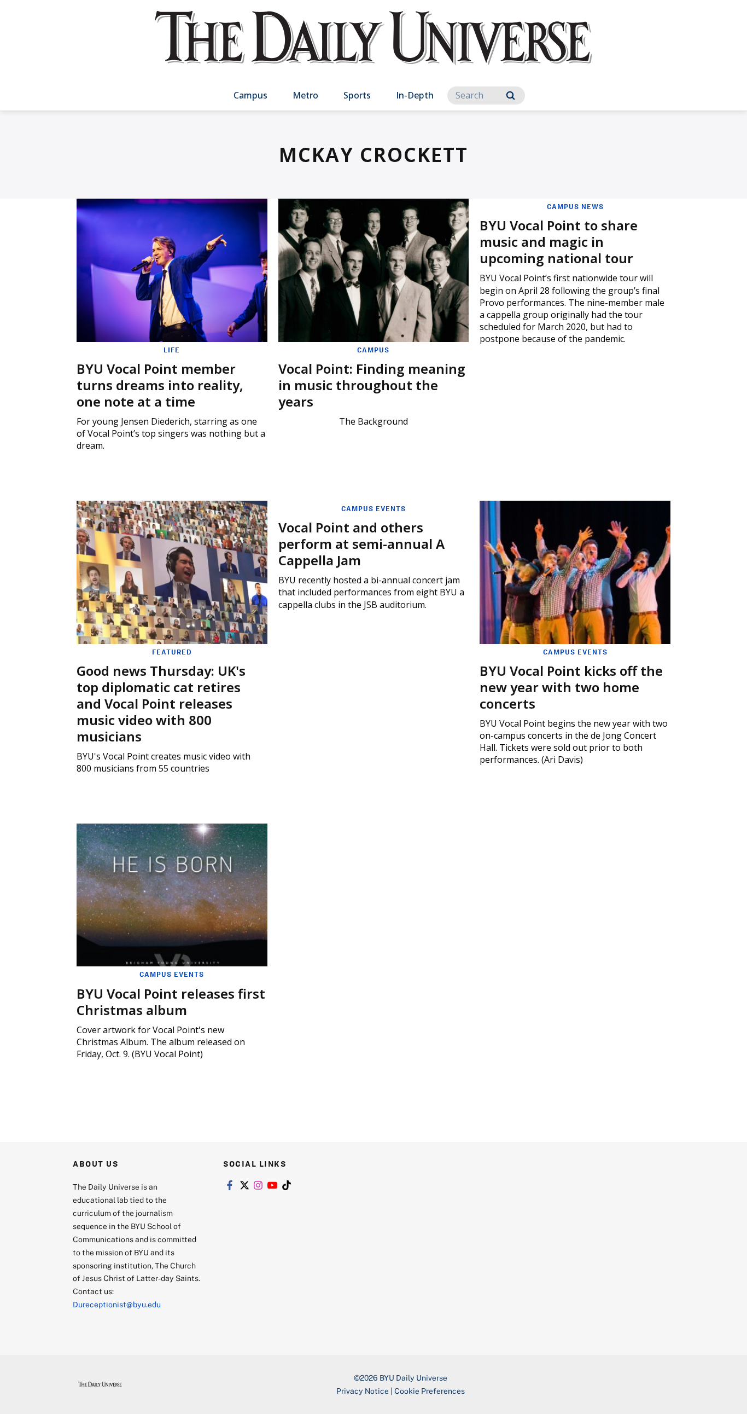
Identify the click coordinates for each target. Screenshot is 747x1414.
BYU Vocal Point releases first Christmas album (171, 1001)
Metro (305, 95)
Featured (172, 652)
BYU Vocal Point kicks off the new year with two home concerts (571, 687)
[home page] (373, 49)
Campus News (575, 206)
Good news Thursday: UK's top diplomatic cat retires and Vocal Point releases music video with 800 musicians (161, 703)
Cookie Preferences (429, 1390)
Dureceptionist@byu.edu (117, 1304)
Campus (250, 95)
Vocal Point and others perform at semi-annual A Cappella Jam (361, 543)
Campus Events (373, 508)
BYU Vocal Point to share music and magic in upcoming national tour (559, 241)
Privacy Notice (362, 1390)
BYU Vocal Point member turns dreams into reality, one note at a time (160, 385)
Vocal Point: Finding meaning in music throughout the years (371, 385)
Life (172, 350)
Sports (357, 95)
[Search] (510, 95)
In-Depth (415, 95)
